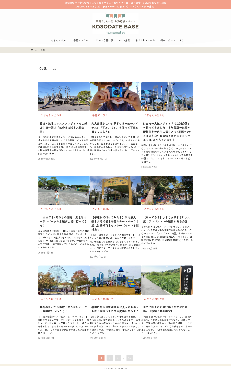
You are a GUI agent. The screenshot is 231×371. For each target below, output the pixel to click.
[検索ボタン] (181, 40)
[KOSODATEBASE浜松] (115, 23)
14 (129, 357)
